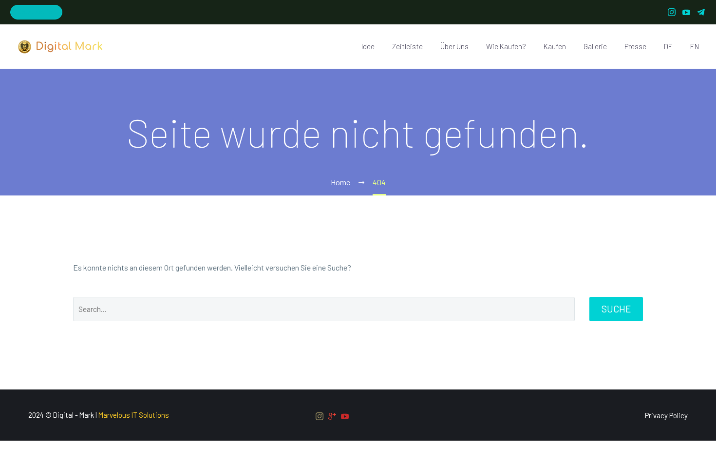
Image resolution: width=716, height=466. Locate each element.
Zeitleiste (407, 46)
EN (694, 46)
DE (668, 46)
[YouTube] (686, 12)
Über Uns (454, 46)
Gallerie (595, 46)
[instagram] (319, 416)
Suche (616, 308)
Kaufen (555, 46)
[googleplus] (332, 416)
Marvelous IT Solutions (133, 414)
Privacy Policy (666, 415)
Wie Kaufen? (506, 46)
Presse (635, 46)
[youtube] (345, 416)
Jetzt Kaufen (36, 11)
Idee (368, 46)
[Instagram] (671, 12)
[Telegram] (701, 12)
